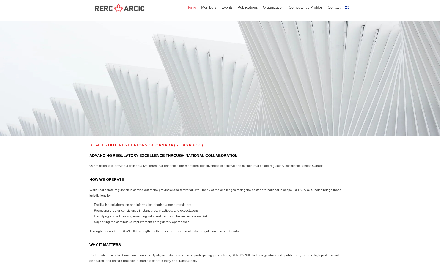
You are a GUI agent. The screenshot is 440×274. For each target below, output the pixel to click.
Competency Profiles (306, 7)
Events (227, 7)
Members (208, 7)
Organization (273, 7)
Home (191, 7)
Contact (334, 7)
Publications (248, 7)
